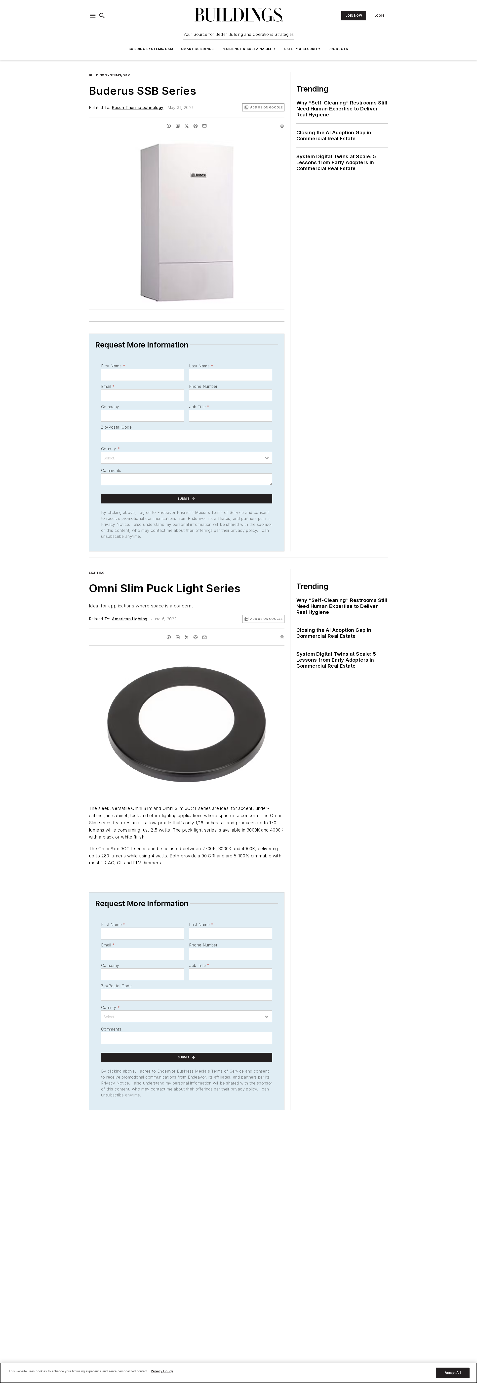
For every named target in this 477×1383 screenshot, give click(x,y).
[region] (238, 1373)
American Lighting (129, 618)
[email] (204, 125)
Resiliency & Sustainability (249, 49)
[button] (92, 15)
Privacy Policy (162, 1371)
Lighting (97, 573)
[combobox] (186, 458)
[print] (281, 125)
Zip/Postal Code (116, 427)
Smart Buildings (197, 49)
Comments (111, 470)
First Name (113, 365)
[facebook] (168, 125)
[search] (102, 15)
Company (110, 406)
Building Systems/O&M (151, 49)
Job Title (199, 406)
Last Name (201, 365)
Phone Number (203, 386)
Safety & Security (302, 49)
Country (110, 448)
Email (108, 386)
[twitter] (186, 125)
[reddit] (195, 125)
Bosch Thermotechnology (137, 107)
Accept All (453, 1373)
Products (338, 49)
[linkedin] (177, 125)
